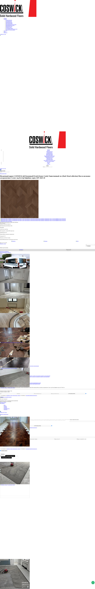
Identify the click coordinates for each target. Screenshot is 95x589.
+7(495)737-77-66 (3, 34)
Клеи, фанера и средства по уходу (49, 160)
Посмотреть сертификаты (4, 251)
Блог (5, 31)
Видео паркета (2, 252)
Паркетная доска (9, 27)
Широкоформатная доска (10, 25)
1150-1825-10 (21, 249)
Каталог (5, 19)
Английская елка (49, 152)
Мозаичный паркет (9, 22)
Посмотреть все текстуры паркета (6, 221)
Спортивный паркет (9, 28)
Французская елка (9, 20)
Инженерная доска (9, 26)
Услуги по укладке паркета (49, 161)
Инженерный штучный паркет (11, 24)
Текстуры (5, 30)
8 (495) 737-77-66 (3, 168)
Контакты (5, 32)
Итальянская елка (9, 21)
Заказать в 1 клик (3, 243)
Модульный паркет (9, 23)
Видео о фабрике (8, 252)
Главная (5, 18)
